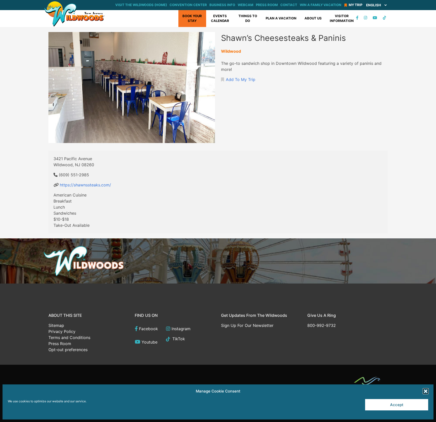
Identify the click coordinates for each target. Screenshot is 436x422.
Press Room (267, 5)
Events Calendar (220, 18)
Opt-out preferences (68, 349)
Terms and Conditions (69, 337)
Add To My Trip (240, 79)
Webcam (245, 5)
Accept (396, 404)
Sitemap (56, 325)
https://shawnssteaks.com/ (85, 184)
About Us (313, 18)
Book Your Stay (192, 18)
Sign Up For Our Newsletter (247, 325)
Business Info (222, 5)
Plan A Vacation (281, 18)
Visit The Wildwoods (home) (141, 5)
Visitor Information (342, 18)
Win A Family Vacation (320, 5)
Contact (288, 5)
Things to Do (247, 18)
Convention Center (188, 5)
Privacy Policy (61, 331)
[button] (425, 391)
